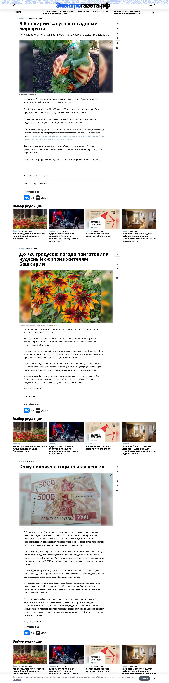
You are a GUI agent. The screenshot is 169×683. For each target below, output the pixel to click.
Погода (22, 249)
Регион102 (23, 18)
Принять (144, 678)
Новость (17, 12)
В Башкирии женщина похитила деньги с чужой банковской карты (128, 12)
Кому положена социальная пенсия (93, 12)
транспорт (33, 184)
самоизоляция (44, 184)
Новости (22, 461)
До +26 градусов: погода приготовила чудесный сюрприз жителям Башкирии (58, 12)
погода (32, 396)
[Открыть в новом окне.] (29, 197)
